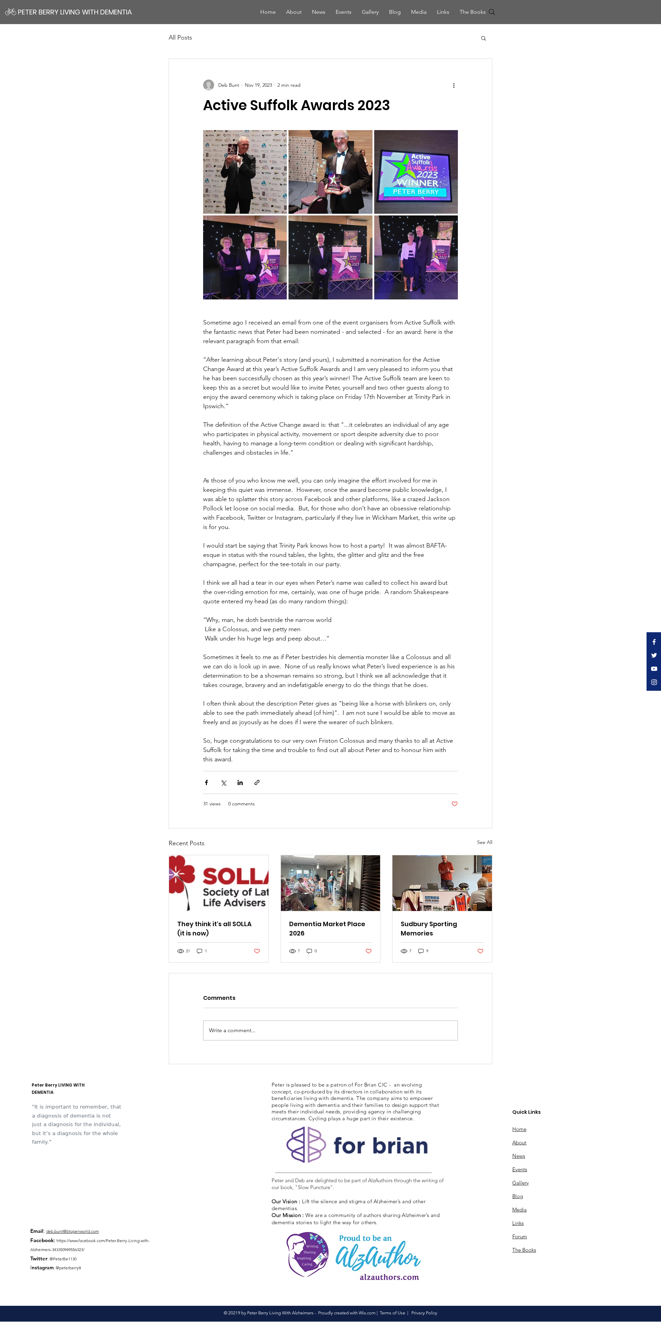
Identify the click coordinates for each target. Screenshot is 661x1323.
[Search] (492, 12)
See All (484, 842)
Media (519, 1209)
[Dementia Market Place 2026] (330, 883)
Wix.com (367, 1312)
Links (518, 1223)
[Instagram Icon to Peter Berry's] (654, 682)
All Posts (180, 37)
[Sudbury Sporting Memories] (442, 883)
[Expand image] (245, 172)
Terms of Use (392, 1312)
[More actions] (454, 85)
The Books (524, 1250)
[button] (419, 12)
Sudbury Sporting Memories (429, 929)
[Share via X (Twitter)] (223, 782)
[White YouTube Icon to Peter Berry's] (654, 669)
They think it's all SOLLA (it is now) (214, 929)
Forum (519, 1236)
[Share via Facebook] (206, 782)
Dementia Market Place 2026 (327, 929)
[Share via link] (257, 782)
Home (519, 1129)
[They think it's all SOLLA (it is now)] (219, 883)
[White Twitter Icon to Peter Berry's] (654, 655)
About (519, 1142)
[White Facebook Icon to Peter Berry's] (654, 642)
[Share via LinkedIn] (240, 782)
